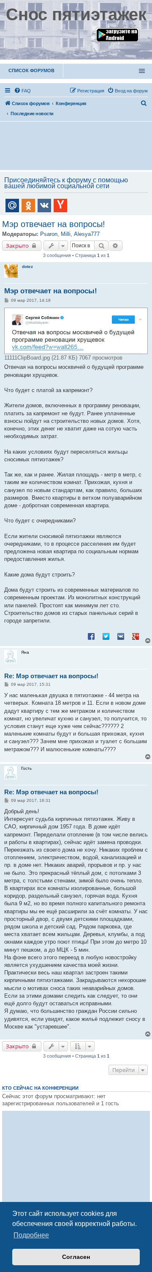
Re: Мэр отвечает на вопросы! (51, 675)
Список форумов (31, 70)
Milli (66, 234)
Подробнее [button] (31, 1235)
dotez (27, 266)
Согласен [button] (76, 1256)
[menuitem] (22, 90)
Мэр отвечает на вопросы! (53, 224)
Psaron (48, 234)
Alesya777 (87, 234)
